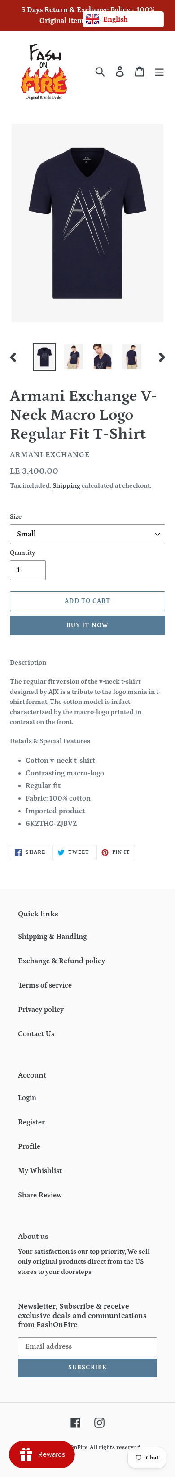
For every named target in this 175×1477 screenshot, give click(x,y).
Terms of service (45, 985)
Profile (29, 1146)
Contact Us (36, 1034)
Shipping (66, 485)
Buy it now (87, 625)
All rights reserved (115, 1447)
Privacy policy (41, 1010)
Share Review (40, 1195)
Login (27, 1098)
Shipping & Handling (52, 937)
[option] (44, 356)
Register (31, 1122)
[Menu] (159, 71)
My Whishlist (40, 1171)
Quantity (22, 553)
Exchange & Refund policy (61, 961)
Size (16, 517)
